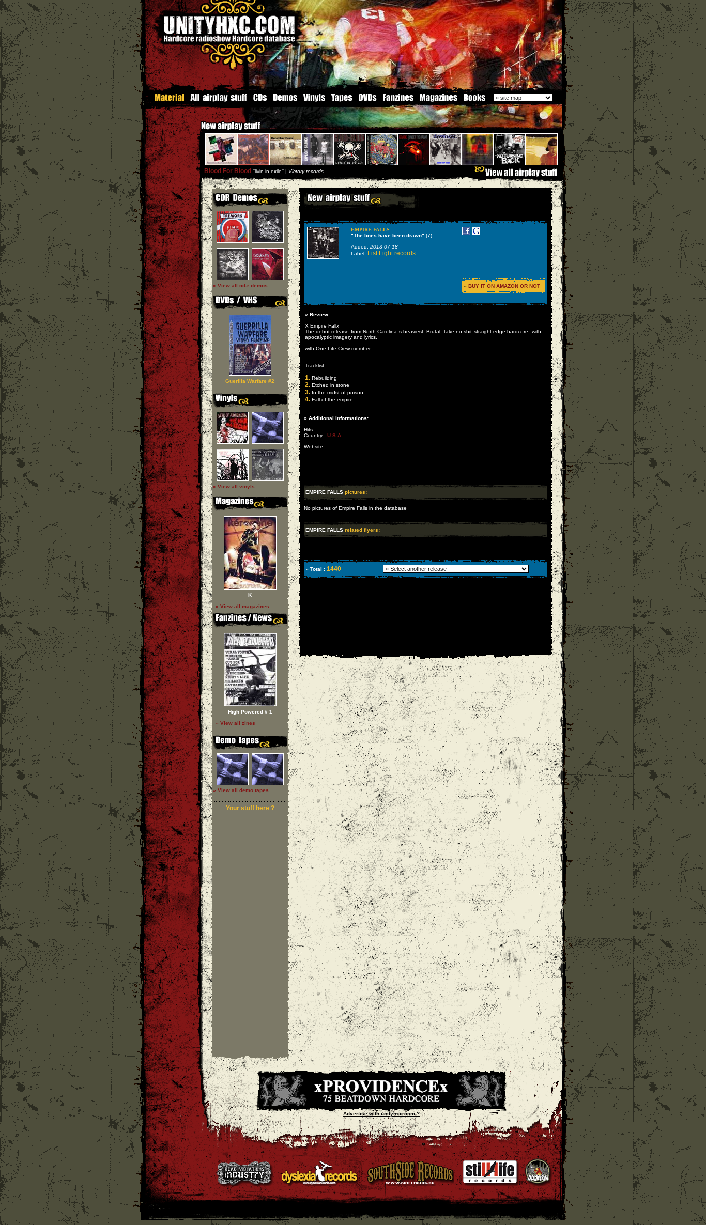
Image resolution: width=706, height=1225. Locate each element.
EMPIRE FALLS (370, 229)
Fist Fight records (391, 253)
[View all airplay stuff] (518, 175)
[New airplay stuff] (196, 131)
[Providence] (381, 1104)
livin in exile (268, 171)
